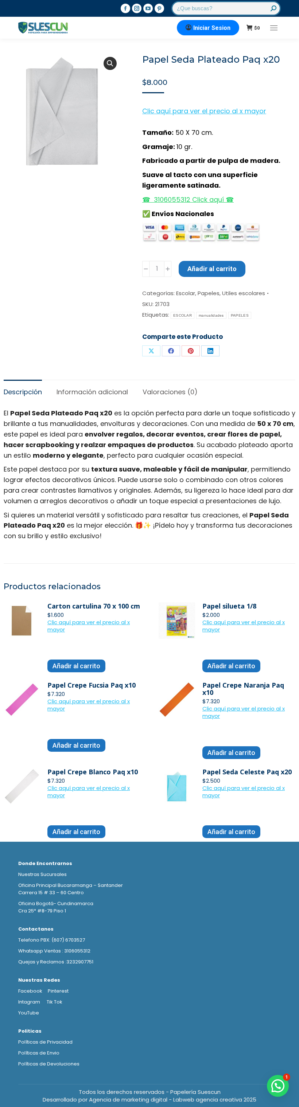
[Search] (273, 8)
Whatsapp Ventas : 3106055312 (54, 950)
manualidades (211, 315)
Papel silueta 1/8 (229, 606)
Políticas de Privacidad (45, 1041)
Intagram (29, 1001)
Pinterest (58, 990)
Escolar (185, 293)
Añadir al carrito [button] (76, 666)
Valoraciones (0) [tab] (170, 391)
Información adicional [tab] (92, 391)
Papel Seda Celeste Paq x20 (247, 771)
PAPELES (240, 315)
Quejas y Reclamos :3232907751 (55, 961)
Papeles (209, 293)
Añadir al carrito (212, 269)
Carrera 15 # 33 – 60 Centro (51, 892)
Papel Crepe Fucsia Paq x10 (91, 685)
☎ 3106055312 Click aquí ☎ (188, 199)
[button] (110, 63)
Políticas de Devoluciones (48, 1063)
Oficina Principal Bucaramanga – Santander (70, 885)
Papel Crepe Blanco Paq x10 (92, 771)
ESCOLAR (182, 315)
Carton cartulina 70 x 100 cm (93, 606)
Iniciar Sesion (211, 27)
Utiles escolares (243, 293)
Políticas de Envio (38, 1052)
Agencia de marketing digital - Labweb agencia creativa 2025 (172, 1099)
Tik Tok (54, 1001)
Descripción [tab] (23, 391)
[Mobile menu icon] (274, 28)
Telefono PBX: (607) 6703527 (51, 939)
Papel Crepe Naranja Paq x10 (243, 688)
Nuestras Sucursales (42, 874)
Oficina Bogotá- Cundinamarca (55, 903)
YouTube (28, 1012)
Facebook (30, 990)
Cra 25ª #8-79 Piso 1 (42, 910)
